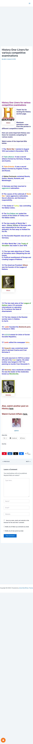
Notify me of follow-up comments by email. (17, 526)
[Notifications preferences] (3, 740)
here (11, 408)
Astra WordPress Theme (26, 588)
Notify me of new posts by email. (14, 531)
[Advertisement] (16, 29)
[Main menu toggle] (29, 3)
